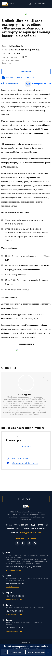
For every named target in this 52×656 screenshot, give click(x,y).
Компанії (26, 499)
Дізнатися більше (36, 652)
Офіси (26, 529)
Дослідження (38, 529)
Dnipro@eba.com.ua (14, 614)
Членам (14, 533)
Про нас (8, 525)
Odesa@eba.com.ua (14, 631)
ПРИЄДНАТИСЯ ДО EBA (26, 538)
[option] (26, 395)
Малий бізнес (14, 529)
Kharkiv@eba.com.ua (14, 599)
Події (33, 525)
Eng (35, 4)
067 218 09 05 (20, 459)
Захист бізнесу (21, 525)
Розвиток (43, 525)
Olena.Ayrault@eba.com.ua (25, 463)
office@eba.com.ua (13, 570)
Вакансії (26, 642)
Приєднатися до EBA (30, 533)
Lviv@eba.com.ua (12, 587)
